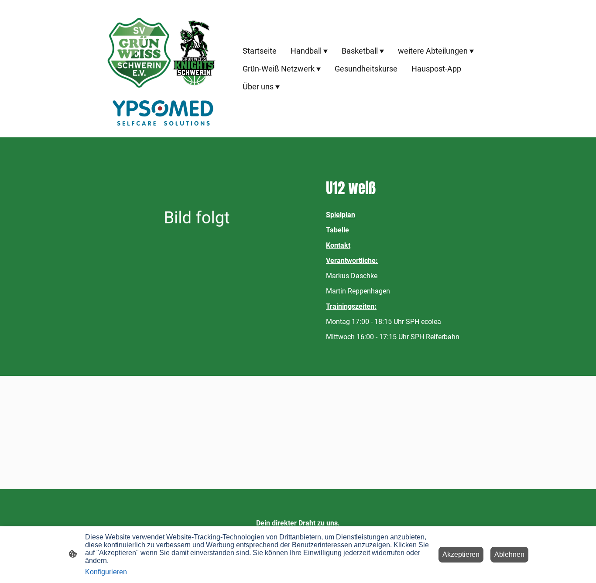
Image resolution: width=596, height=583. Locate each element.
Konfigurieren (106, 572)
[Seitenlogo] (163, 68)
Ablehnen (509, 554)
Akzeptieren (461, 554)
